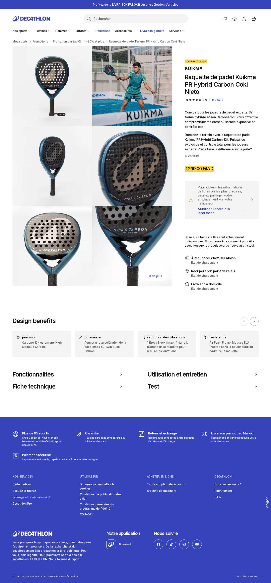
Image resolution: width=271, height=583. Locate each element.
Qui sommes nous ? (228, 484)
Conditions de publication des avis (100, 496)
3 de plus (155, 276)
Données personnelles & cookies (97, 486)
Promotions (102, 30)
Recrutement (223, 490)
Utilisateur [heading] (89, 476)
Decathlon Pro (22, 503)
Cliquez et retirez (24, 490)
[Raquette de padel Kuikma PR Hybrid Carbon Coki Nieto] (52, 86)
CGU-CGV (86, 514)
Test (153, 386)
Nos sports (20, 30)
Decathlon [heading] (223, 476)
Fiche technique (33, 386)
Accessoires (124, 30)
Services (175, 30)
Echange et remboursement (31, 497)
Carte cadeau (21, 484)
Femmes (42, 30)
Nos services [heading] (22, 476)
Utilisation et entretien (177, 374)
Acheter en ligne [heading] (160, 476)
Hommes (61, 30)
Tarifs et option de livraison (166, 484)
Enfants (81, 30)
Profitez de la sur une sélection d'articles (135, 4)
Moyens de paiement (161, 490)
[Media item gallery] (92, 166)
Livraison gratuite (152, 30)
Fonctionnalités (33, 374)
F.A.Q (217, 497)
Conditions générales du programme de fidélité (97, 506)
